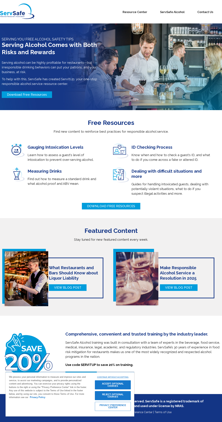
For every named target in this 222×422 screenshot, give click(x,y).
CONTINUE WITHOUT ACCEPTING (113, 377)
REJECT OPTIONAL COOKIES (113, 395)
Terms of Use (163, 412)
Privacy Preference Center (135, 412)
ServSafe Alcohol (172, 12)
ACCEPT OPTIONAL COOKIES (113, 384)
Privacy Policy (37, 397)
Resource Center (135, 12)
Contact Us (205, 12)
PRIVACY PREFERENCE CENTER (113, 406)
